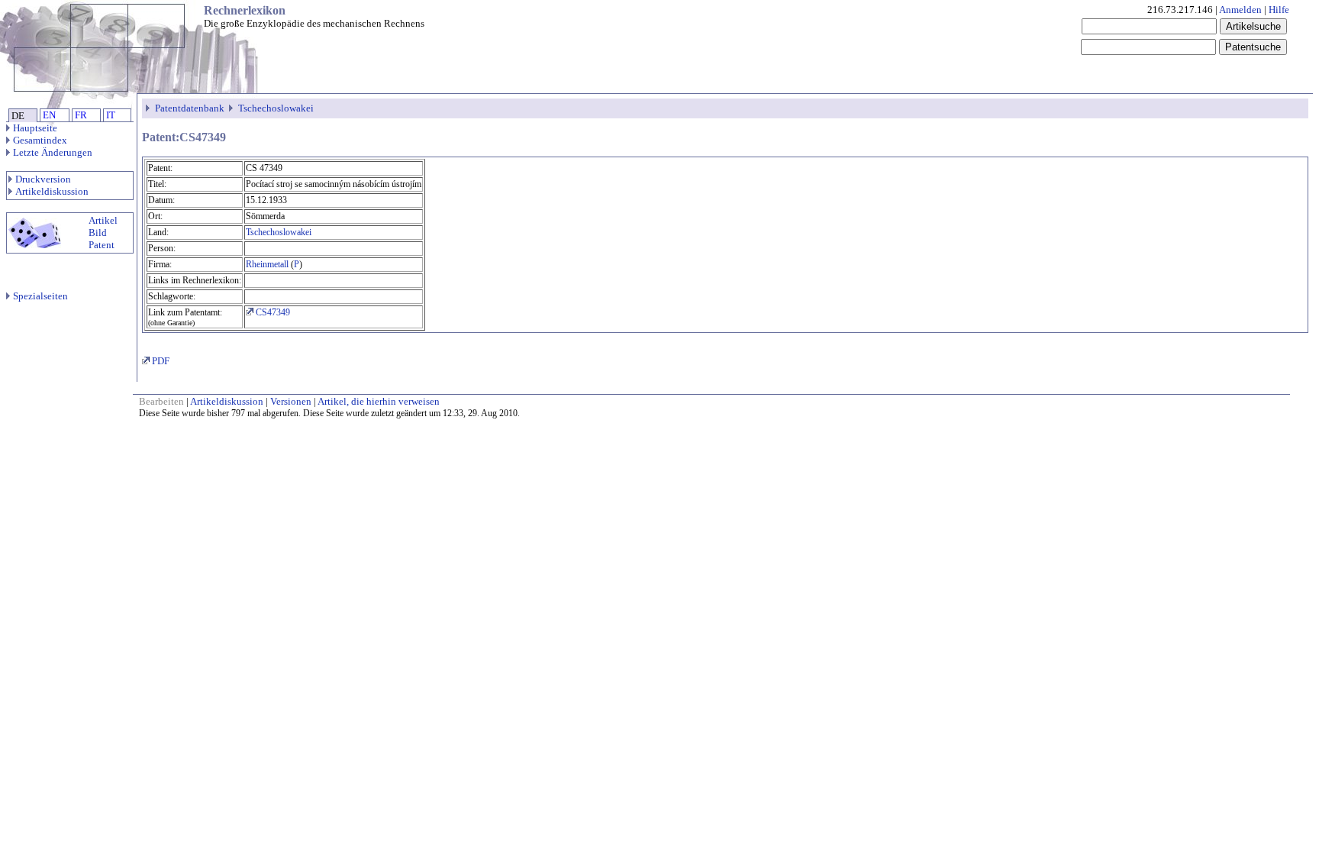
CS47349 (271, 312)
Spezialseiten (40, 296)
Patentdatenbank (189, 108)
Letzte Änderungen (52, 152)
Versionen (290, 401)
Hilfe (1279, 9)
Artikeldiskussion (52, 191)
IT (110, 115)
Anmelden (1240, 9)
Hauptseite (35, 128)
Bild (98, 232)
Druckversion (43, 179)
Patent (101, 244)
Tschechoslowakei (276, 108)
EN (49, 115)
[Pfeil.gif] (149, 108)
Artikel (103, 220)
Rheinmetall (267, 264)
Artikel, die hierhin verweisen (379, 401)
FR (81, 115)
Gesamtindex (40, 140)
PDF (159, 361)
